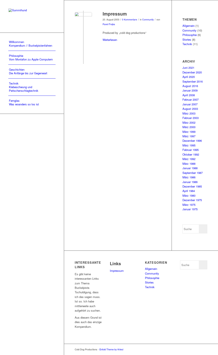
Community (148, 19)
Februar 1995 (190, 150)
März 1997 (188, 136)
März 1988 (188, 164)
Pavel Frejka (109, 24)
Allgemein (188, 26)
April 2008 (188, 95)
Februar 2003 (190, 118)
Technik (187, 44)
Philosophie (189, 35)
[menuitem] (32, 44)
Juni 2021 (188, 68)
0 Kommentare (129, 19)
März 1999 (188, 132)
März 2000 (188, 127)
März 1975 (188, 205)
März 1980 (188, 195)
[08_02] (83, 20)
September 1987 (192, 173)
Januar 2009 (190, 90)
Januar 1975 (190, 209)
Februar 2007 (190, 99)
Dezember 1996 (192, 141)
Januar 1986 (190, 182)
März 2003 (188, 113)
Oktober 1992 (190, 154)
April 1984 (188, 191)
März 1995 (188, 145)
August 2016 (190, 86)
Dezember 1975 (192, 200)
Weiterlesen (110, 40)
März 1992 (188, 159)
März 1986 (188, 177)
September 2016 (192, 81)
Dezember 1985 (192, 186)
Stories (186, 39)
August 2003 (190, 109)
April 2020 (188, 77)
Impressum (115, 13)
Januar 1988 (190, 168)
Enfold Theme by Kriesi (111, 349)
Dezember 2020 (192, 72)
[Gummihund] (32, 16)
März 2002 (188, 122)
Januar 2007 (190, 104)
